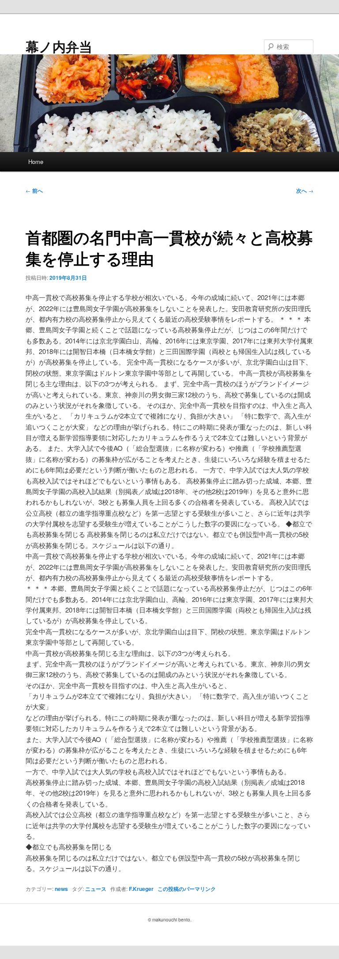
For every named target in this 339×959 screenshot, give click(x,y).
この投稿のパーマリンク (187, 889)
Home (35, 161)
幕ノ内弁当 (59, 46)
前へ (34, 190)
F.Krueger (141, 889)
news (61, 889)
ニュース (95, 889)
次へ (304, 190)
